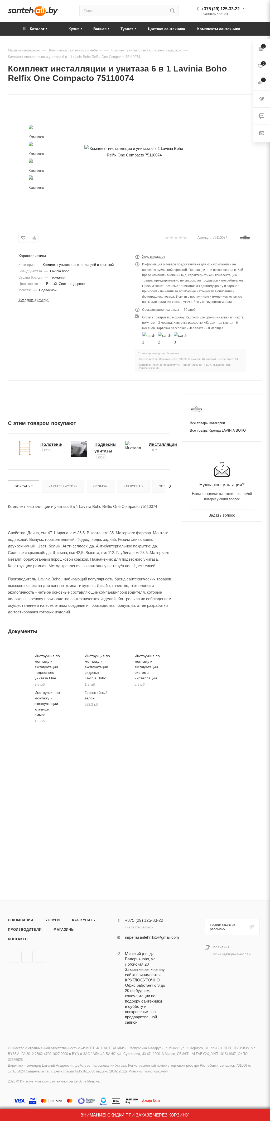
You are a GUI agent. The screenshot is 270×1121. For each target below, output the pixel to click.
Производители (24, 930)
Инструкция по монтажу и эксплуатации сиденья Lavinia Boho (97, 667)
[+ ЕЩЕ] (254, 29)
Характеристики (63, 486)
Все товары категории (207, 423)
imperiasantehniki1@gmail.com (152, 937)
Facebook (27, 956)
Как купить (133, 486)
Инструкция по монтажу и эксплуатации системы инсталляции (147, 667)
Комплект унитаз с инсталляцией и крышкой (78, 265)
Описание (24, 486)
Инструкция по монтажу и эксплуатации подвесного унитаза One (47, 667)
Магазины (64, 930)
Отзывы (100, 486)
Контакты (18, 939)
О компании (20, 920)
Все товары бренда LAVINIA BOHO (218, 430)
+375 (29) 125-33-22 (220, 9)
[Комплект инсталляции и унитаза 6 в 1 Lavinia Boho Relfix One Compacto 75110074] (134, 151)
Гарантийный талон (96, 695)
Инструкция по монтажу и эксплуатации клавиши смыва (47, 703)
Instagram (40, 956)
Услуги (52, 920)
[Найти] (172, 10)
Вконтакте (13, 956)
